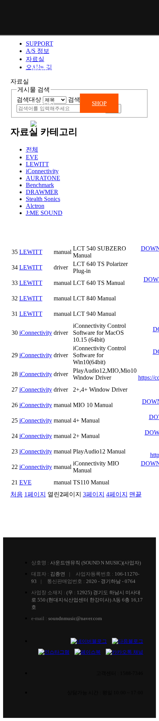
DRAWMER (42, 192)
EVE (25, 482)
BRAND (40, 68)
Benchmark (40, 185)
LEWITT (37, 164)
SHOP (99, 103)
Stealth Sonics (43, 199)
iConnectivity (42, 171)
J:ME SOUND (44, 213)
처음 (16, 494)
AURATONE (43, 178)
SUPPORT (42, 103)
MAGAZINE (91, 68)
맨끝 (135, 494)
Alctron (35, 206)
